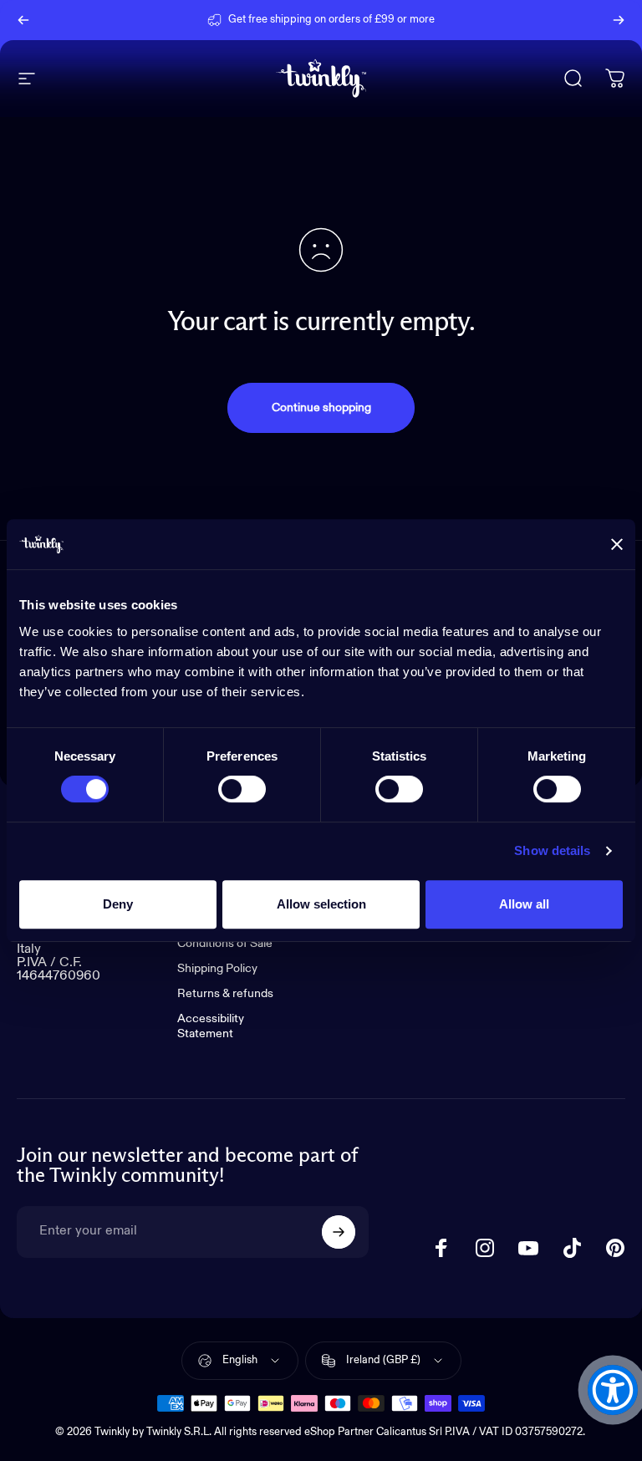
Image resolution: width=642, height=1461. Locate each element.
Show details (552, 850)
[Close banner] (617, 544)
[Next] (618, 20)
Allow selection (321, 904)
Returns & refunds (225, 994)
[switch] (242, 789)
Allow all (524, 904)
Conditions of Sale (225, 943)
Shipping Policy (217, 969)
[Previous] (23, 20)
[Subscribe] (338, 1232)
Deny (118, 904)
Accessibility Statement (210, 1026)
